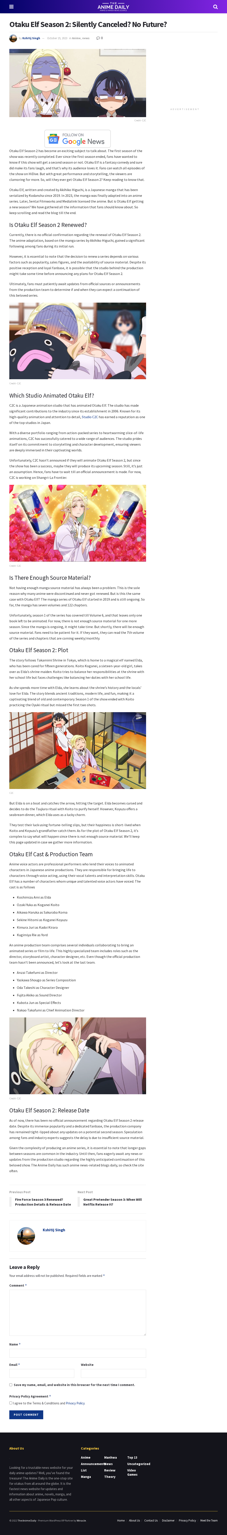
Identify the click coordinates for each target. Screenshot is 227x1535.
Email (14, 1365)
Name (15, 1344)
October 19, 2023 (57, 38)
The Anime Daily (27, 1520)
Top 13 (132, 1457)
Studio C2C (90, 417)
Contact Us (151, 1520)
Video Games (132, 1472)
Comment (18, 1285)
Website (87, 1365)
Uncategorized (138, 1464)
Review (109, 1470)
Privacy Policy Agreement (30, 1396)
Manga (86, 1477)
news (86, 38)
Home (121, 1520)
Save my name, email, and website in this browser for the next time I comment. (74, 1385)
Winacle (81, 1520)
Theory (109, 1477)
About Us (134, 1520)
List (84, 1470)
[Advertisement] (186, 76)
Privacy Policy (75, 1403)
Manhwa (110, 1457)
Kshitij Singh (31, 38)
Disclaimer (168, 1520)
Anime (76, 38)
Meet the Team (209, 1520)
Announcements (93, 1464)
